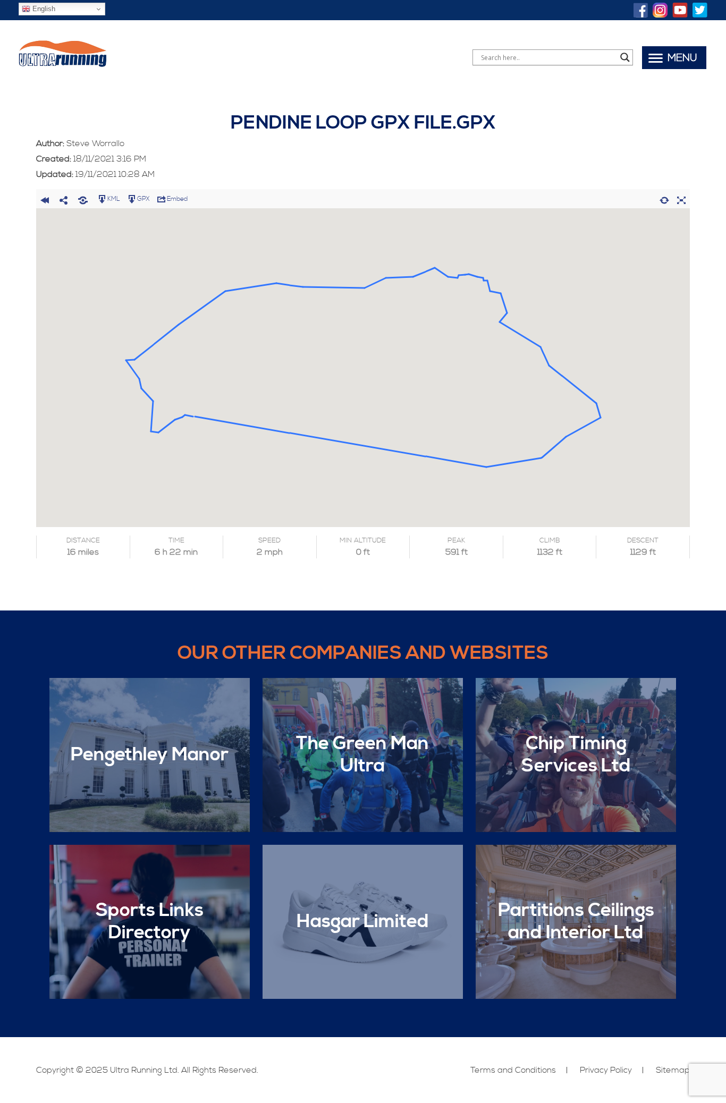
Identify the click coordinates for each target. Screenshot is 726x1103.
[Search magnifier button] (625, 57)
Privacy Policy (606, 1070)
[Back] (44, 198)
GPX (143, 199)
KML (113, 199)
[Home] (62, 66)
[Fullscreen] (681, 198)
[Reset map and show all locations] (664, 198)
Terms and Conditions (513, 1070)
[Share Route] (63, 198)
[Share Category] (82, 198)
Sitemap (673, 1070)
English (42, 9)
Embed (177, 199)
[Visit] (641, 11)
